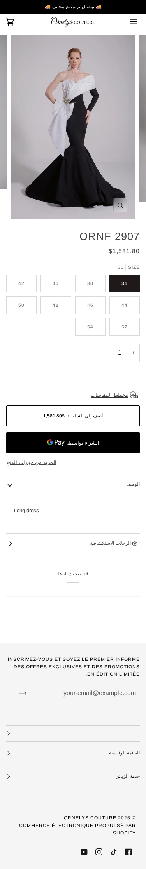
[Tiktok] (113, 851)
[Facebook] (128, 851)
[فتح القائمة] (128, 22)
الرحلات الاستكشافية (110, 543)
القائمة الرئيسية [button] (124, 753)
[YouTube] (84, 851)
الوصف (133, 484)
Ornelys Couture (90, 817)
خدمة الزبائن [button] (128, 776)
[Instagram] (98, 851)
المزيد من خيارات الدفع (31, 462)
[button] (73, 733)
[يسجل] (16, 693)
